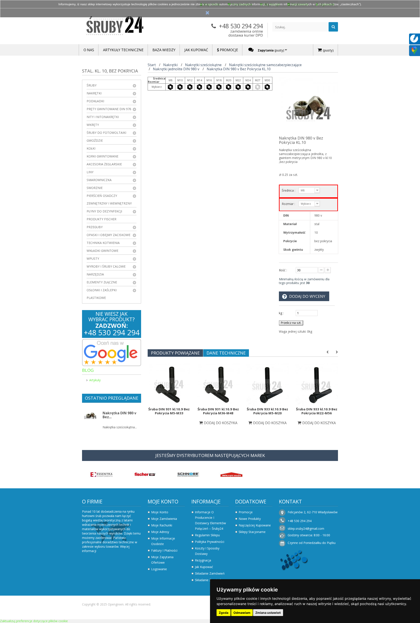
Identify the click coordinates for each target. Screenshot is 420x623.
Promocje (246, 512)
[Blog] (414, 38)
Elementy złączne (102, 282)
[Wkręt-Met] (231, 474)
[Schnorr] (188, 474)
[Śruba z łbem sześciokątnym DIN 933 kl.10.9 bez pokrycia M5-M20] (267, 384)
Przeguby (95, 227)
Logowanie (159, 569)
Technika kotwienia (103, 243)
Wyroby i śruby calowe (106, 266)
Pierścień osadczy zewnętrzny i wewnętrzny (109, 199)
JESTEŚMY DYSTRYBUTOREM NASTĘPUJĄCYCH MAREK (210, 455)
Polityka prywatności (209, 542)
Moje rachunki (161, 525)
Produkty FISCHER (101, 219)
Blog (88, 370)
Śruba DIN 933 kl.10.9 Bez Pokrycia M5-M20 (267, 411)
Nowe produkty (250, 519)
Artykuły (95, 380)
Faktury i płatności (164, 550)
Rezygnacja (203, 560)
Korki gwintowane (102, 156)
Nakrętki (94, 93)
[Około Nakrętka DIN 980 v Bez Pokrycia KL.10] (90, 415)
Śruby (91, 85)
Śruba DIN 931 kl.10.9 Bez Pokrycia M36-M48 (218, 411)
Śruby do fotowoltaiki (106, 133)
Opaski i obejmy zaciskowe (108, 235)
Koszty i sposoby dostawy (207, 551)
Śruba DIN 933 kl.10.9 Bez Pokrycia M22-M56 (316, 411)
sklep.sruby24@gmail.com (306, 528)
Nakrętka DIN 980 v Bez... (119, 415)
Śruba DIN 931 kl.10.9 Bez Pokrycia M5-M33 (169, 411)
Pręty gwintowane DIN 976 (109, 109)
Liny (90, 172)
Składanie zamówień (210, 573)
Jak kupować (204, 567)
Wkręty (93, 125)
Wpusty (93, 258)
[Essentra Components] (101, 474)
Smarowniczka (99, 180)
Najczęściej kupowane (255, 525)
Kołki (91, 148)
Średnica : (289, 190)
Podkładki (95, 101)
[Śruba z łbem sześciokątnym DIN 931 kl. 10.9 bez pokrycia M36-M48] (218, 384)
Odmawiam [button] (241, 612)
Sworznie (95, 188)
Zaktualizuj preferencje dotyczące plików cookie (34, 621)
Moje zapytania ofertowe (162, 560)
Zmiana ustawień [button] (268, 612)
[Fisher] (144, 474)
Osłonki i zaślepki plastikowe (102, 294)
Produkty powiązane (175, 353)
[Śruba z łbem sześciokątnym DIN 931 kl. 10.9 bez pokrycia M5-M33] (169, 384)
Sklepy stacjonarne (252, 532)
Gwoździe (95, 140)
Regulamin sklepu (207, 535)
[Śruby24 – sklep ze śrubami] (122, 26)
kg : (281, 313)
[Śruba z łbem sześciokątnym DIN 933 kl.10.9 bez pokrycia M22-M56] (316, 384)
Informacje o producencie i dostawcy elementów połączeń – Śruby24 (210, 520)
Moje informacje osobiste (163, 541)
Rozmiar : (289, 204)
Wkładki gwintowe (102, 251)
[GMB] (414, 50)
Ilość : (283, 270)
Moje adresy (160, 532)
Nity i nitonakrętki (103, 117)
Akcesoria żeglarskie (104, 164)
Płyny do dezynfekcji (104, 211)
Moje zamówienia (164, 519)
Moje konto (163, 501)
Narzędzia (95, 274)
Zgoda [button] (223, 612)
